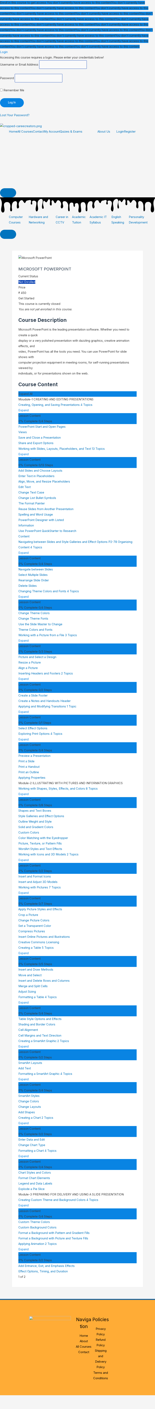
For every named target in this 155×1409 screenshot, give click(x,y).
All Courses (25, 131)
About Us (103, 131)
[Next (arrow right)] (25, 1406)
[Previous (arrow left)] (8, 1406)
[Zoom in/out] (8, 1399)
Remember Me (13, 90)
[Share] (42, 1399)
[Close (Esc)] (59, 1399)
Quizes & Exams (71, 131)
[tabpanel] (77, 341)
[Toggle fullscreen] (25, 1399)
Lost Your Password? (14, 115)
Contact (38, 131)
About (84, 1341)
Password (7, 78)
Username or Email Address (19, 64)
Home (13, 131)
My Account (52, 131)
